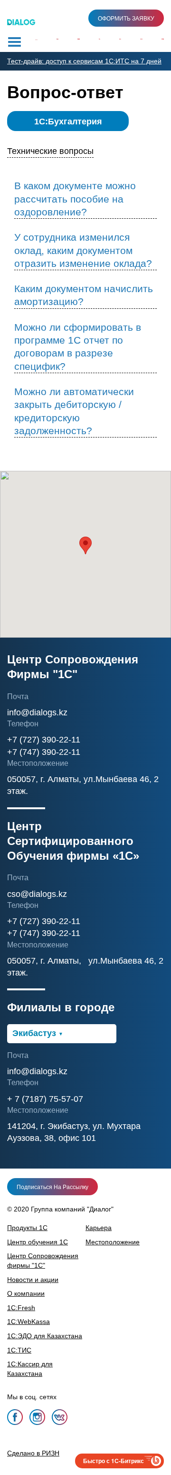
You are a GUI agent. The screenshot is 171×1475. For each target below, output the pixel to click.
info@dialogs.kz (37, 712)
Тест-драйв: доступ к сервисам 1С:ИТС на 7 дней (84, 61)
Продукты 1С (27, 1227)
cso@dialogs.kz (37, 894)
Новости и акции (32, 1279)
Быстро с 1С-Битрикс (113, 1460)
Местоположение (113, 1242)
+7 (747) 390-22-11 (43, 752)
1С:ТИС (19, 1350)
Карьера (99, 1227)
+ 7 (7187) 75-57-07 (45, 1099)
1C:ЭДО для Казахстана (44, 1336)
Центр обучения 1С (37, 1242)
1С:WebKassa (28, 1321)
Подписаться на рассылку (52, 1187)
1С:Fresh (21, 1308)
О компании (26, 1293)
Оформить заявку (126, 18)
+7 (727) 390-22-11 (43, 739)
